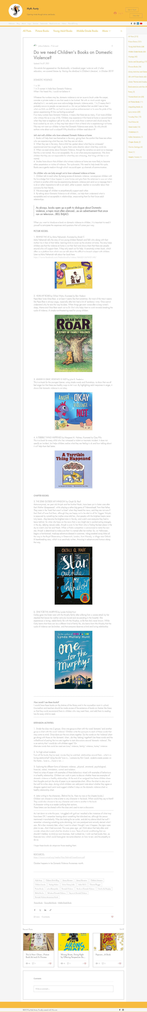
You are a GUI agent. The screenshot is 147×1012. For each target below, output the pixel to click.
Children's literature (97, 880)
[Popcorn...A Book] (108, 942)
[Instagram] (135, 23)
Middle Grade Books (87, 30)
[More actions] (112, 46)
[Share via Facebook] (35, 910)
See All (122, 929)
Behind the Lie (39, 893)
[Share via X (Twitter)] (40, 910)
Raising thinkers (53, 885)
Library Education (81, 880)
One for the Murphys (104, 889)
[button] (121, 31)
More (105, 30)
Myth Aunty (33, 8)
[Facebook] (131, 23)
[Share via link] (51, 910)
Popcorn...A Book (103, 954)
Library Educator (68, 880)
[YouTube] (141, 23)
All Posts (27, 30)
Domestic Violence (67, 889)
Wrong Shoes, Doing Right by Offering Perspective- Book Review (73, 955)
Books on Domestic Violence (85, 889)
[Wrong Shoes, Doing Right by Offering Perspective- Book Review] (73, 942)
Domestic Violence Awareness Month (46, 897)
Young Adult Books (62, 30)
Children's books (40, 885)
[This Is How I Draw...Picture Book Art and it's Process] (38, 942)
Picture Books (42, 30)
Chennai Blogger (95, 885)
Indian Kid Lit (82, 885)
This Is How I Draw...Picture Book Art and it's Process (37, 955)
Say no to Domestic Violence (78, 893)
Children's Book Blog (52, 880)
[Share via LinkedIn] (45, 910)
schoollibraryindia (52, 889)
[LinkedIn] (138, 23)
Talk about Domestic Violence (56, 893)
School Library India (68, 885)
